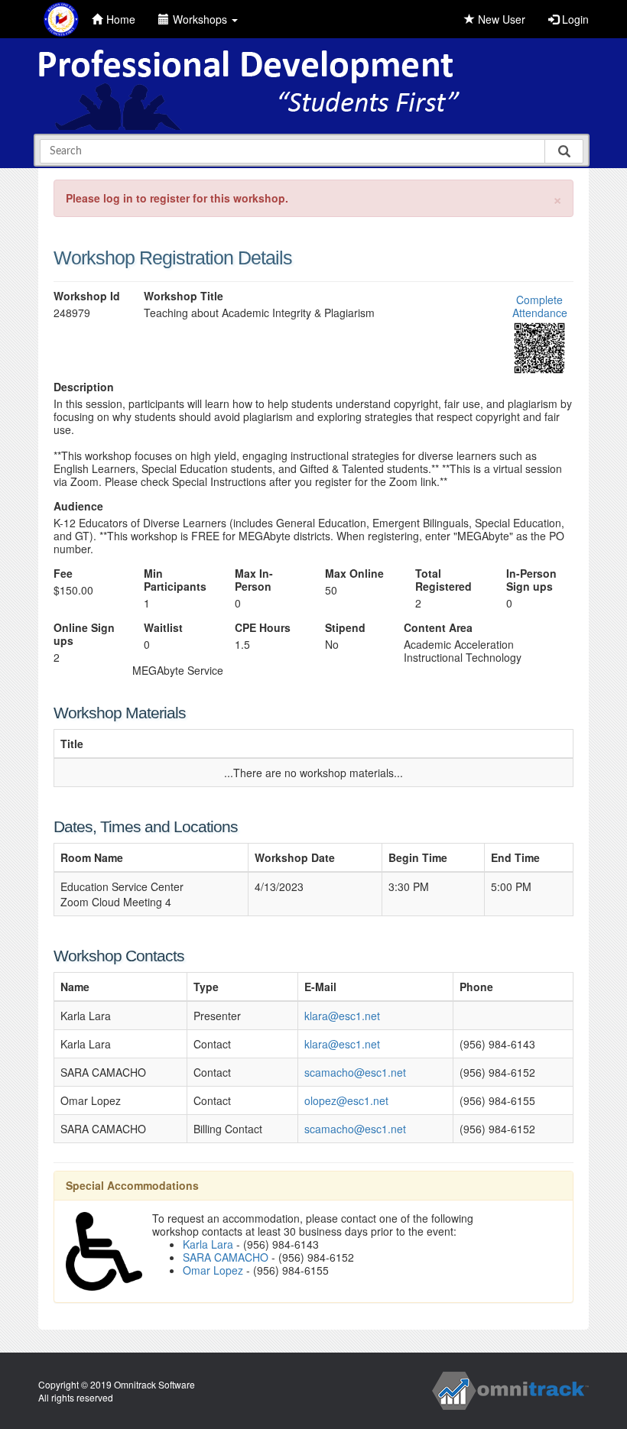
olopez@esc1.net (346, 1100)
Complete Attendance (539, 306)
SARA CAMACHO (225, 1257)
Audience (78, 506)
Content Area (438, 627)
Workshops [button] (201, 19)
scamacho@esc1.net (355, 1072)
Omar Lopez (213, 1270)
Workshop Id (87, 296)
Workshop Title (183, 296)
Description (84, 387)
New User (500, 19)
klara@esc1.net (342, 1015)
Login (574, 19)
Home (120, 19)
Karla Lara (208, 1244)
